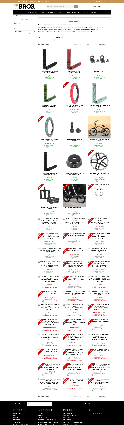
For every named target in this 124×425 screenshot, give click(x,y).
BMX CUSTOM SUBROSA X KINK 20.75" (99, 140)
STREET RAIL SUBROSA (49, 294)
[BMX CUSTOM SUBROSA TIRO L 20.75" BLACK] (74, 305)
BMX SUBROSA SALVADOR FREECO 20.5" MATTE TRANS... (99, 368)
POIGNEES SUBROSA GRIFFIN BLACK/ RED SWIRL (74, 72)
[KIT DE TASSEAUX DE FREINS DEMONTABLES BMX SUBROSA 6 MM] (49, 277)
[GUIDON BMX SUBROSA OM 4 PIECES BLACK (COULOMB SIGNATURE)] (99, 262)
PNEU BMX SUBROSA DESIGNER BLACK (74, 381)
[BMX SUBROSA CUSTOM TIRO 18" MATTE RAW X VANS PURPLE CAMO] (74, 335)
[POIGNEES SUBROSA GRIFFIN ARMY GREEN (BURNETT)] (99, 335)
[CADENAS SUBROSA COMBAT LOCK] (99, 249)
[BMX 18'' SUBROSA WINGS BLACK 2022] (74, 234)
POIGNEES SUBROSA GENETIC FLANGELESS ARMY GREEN (49, 106)
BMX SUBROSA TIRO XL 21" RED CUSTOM (74, 294)
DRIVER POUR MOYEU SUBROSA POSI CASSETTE (74, 223)
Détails (40, 34)
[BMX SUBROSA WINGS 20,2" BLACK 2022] (99, 185)
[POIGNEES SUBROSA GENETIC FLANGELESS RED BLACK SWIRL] (49, 219)
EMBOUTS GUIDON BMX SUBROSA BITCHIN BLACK (49, 323)
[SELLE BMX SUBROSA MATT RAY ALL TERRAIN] (99, 219)
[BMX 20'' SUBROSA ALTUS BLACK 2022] (99, 349)
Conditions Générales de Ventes (48, 422)
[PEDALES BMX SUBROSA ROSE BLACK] (49, 195)
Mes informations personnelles (73, 422)
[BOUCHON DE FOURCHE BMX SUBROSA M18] (49, 262)
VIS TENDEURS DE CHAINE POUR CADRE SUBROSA (49, 251)
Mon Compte (98, 1)
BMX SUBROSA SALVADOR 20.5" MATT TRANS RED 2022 (74, 368)
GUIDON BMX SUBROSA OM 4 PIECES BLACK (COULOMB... (99, 266)
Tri (39, 37)
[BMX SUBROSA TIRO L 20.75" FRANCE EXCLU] (49, 365)
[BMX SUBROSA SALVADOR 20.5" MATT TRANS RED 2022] (74, 365)
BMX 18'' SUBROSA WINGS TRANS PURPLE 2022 (99, 383)
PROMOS (93, 12)
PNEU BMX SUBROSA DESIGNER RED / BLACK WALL (74, 106)
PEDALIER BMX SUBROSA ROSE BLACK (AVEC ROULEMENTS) (49, 383)
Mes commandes (68, 413)
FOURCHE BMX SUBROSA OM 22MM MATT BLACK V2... (74, 266)
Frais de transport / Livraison (47, 420)
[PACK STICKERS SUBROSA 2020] (49, 349)
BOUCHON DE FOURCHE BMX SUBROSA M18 (49, 266)
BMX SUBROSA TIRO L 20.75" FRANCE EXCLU (49, 368)
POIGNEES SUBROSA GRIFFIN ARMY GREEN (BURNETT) (99, 338)
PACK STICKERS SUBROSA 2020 (49, 351)
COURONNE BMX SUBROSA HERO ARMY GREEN (99, 237)
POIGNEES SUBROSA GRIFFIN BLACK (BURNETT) (49, 72)
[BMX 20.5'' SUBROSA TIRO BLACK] (74, 195)
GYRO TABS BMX (99, 72)
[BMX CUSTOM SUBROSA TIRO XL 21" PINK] (99, 292)
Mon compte (70, 410)
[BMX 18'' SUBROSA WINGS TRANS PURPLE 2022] (99, 380)
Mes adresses (67, 420)
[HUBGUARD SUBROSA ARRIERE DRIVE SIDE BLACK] (74, 161)
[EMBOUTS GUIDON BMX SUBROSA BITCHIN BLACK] (49, 320)
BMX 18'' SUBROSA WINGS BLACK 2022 (74, 236)
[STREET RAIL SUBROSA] (49, 292)
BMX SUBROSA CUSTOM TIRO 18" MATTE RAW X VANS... (74, 338)
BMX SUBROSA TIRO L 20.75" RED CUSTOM (74, 280)
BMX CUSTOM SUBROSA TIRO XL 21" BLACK (49, 308)
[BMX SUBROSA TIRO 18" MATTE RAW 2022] (49, 234)
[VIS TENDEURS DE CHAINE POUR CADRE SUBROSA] (49, 249)
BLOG (79, 12)
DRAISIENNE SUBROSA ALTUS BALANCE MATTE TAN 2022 (74, 353)
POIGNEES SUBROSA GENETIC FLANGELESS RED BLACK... (49, 223)
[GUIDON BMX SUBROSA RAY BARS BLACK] (74, 320)
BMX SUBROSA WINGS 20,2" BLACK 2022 (99, 188)
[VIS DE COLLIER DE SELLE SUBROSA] (74, 127)
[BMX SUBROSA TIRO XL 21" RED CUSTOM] (74, 292)
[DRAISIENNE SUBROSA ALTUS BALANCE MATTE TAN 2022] (74, 350)
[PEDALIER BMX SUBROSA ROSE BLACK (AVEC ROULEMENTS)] (49, 380)
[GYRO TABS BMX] (99, 59)
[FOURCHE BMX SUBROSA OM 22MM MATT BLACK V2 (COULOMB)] (74, 262)
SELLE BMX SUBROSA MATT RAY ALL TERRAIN (99, 223)
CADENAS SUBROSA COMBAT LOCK (99, 251)
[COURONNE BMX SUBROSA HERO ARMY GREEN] (99, 234)
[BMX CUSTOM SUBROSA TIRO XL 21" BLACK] (49, 305)
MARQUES (86, 12)
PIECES (14, 415)
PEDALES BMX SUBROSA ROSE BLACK (49, 208)
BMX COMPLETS (33, 12)
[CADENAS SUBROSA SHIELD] (74, 249)
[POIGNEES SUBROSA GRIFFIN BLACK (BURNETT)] (49, 59)
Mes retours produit (69, 415)
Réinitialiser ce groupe (32, 33)
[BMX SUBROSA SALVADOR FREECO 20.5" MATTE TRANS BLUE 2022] (99, 365)
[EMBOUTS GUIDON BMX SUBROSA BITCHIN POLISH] (99, 305)
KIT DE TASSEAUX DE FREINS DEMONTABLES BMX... (49, 280)
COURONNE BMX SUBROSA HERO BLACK (99, 174)
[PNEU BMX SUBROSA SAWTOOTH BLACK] (49, 335)
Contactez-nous (43, 417)
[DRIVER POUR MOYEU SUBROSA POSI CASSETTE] (74, 219)
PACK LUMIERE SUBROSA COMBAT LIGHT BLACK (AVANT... (99, 280)
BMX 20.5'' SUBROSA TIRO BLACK (74, 208)
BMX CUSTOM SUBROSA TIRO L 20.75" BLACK (74, 308)
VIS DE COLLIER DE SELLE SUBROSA (74, 140)
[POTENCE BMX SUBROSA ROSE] (99, 320)
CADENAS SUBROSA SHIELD (74, 251)
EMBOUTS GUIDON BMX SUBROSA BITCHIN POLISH (99, 308)
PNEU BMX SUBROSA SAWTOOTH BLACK (49, 338)
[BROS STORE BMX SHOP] (25, 6)
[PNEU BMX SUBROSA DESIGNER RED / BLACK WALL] (74, 93)
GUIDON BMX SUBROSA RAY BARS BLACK (74, 323)
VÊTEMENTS (60, 12)
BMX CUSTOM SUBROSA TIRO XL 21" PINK (99, 294)
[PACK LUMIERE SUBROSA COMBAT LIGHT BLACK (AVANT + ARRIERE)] (99, 277)
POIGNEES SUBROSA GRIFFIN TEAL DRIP (99, 106)
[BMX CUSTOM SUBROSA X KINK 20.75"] (99, 127)
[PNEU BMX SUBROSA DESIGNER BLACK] (74, 379)
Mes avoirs (66, 417)
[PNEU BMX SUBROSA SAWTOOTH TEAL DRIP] (49, 127)
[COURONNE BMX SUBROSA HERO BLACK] (99, 161)
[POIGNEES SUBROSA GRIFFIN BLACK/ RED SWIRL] (74, 59)
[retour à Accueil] (14, 16)
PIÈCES (42, 12)
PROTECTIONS (50, 12)
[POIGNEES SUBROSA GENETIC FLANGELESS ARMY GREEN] (49, 93)
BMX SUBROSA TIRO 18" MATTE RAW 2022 (49, 237)
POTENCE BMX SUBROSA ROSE (99, 322)
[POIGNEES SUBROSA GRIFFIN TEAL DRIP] (99, 93)
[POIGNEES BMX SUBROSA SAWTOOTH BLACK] (49, 161)
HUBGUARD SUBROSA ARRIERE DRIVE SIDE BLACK (74, 174)
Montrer (58, 37)
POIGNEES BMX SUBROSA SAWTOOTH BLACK (49, 174)
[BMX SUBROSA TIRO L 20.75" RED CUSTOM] (74, 277)
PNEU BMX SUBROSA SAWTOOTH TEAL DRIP (49, 140)
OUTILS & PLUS (71, 12)
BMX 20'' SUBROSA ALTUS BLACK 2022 (99, 351)
